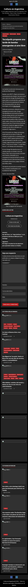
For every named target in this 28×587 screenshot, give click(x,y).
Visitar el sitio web (14, 222)
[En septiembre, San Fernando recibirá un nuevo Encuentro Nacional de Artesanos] (14, 529)
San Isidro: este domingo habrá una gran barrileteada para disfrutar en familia (13, 488)
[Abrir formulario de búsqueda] (25, 19)
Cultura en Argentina (14, 9)
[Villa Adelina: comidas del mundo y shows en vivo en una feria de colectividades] (14, 372)
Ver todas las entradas (14, 226)
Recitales (5, 35)
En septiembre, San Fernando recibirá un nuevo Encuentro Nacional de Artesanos (11, 540)
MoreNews (18, 583)
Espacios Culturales (8, 326)
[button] (2, 19)
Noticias (15, 328)
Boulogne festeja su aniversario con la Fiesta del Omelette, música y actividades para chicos (13, 567)
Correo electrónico (7, 291)
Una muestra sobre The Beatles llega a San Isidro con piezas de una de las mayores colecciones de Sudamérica (13, 514)
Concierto (9, 324)
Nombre (4, 285)
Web (3, 297)
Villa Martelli (16, 106)
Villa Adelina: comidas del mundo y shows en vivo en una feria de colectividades (13, 384)
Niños (16, 378)
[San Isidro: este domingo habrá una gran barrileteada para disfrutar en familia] (14, 476)
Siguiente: (12, 243)
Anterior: (13, 235)
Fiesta (17, 348)
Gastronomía (13, 34)
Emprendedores (12, 374)
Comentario (5, 262)
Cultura (15, 324)
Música (18, 34)
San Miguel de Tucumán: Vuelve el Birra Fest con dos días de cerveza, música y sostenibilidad (13, 358)
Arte (5, 324)
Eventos (6, 328)
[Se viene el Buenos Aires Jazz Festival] (14, 322)
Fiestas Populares (8, 350)
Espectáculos (6, 34)
